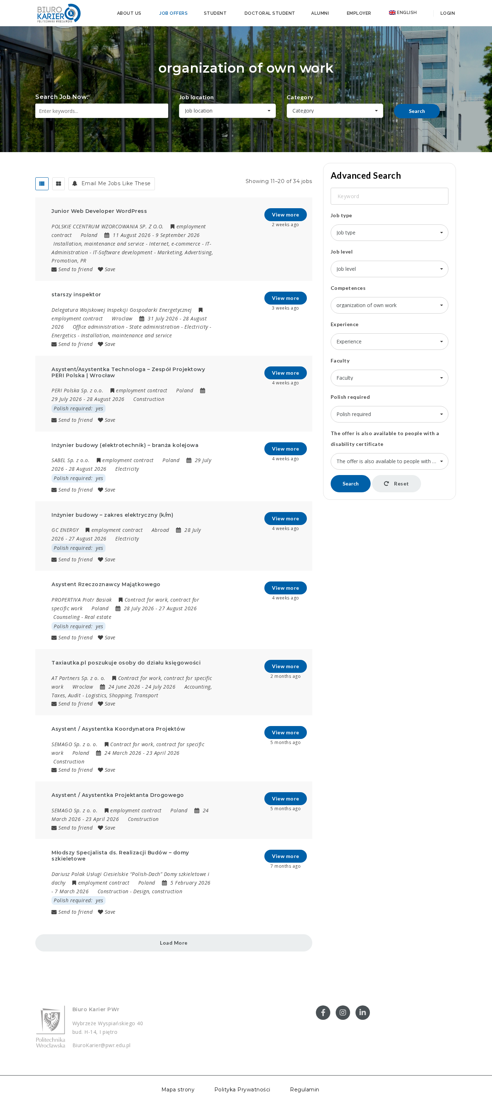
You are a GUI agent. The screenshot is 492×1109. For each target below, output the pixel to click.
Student (215, 13)
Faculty (340, 360)
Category (300, 96)
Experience (345, 324)
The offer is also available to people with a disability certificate (385, 438)
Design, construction (157, 891)
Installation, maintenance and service (98, 243)
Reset (401, 483)
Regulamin (304, 1089)
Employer (359, 13)
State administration (154, 326)
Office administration (99, 326)
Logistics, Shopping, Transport (122, 695)
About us (129, 13)
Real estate (98, 616)
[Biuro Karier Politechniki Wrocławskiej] (58, 12)
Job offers (173, 13)
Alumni (320, 13)
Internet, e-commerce (174, 243)
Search (417, 111)
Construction (148, 399)
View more (285, 214)
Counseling (66, 616)
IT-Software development (123, 252)
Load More (174, 943)
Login (447, 13)
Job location (196, 96)
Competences (348, 288)
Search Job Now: (62, 96)
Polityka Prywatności (242, 1089)
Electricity (196, 326)
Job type (341, 215)
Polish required (350, 397)
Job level (342, 251)
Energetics (64, 335)
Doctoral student (270, 13)
